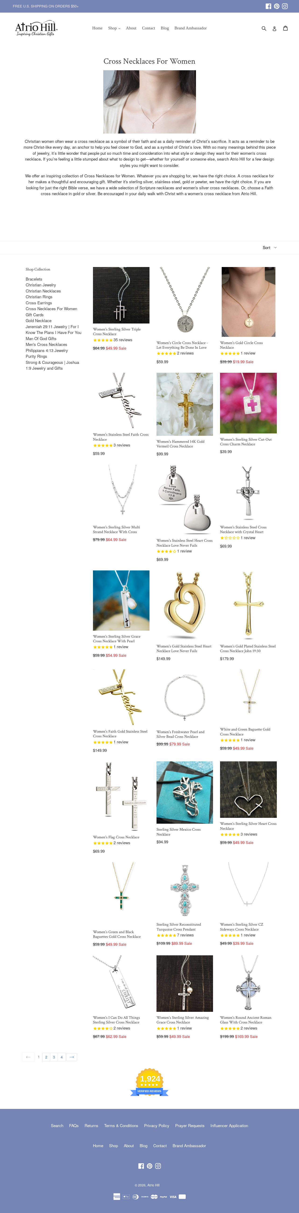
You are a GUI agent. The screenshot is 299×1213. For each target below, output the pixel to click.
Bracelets (34, 279)
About (131, 28)
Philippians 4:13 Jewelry (47, 350)
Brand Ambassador (190, 28)
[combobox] (266, 28)
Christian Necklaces (43, 291)
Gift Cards (35, 314)
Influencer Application (229, 1125)
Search (57, 1125)
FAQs (74, 1125)
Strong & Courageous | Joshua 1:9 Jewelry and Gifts (52, 365)
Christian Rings (39, 296)
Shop (115, 27)
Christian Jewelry (41, 285)
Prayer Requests (190, 1125)
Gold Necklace (38, 320)
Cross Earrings (39, 303)
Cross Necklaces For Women (51, 308)
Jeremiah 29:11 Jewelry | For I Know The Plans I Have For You (53, 329)
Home (97, 28)
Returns (91, 1125)
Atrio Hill (153, 1185)
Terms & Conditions (121, 1125)
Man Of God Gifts (41, 338)
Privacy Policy (156, 1125)
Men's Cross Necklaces (46, 344)
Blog (165, 28)
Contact (148, 28)
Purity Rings (36, 356)
